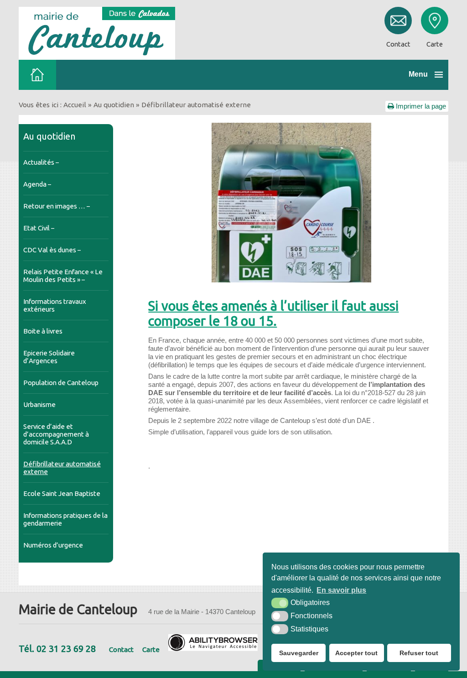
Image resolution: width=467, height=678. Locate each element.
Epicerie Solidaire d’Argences (49, 357)
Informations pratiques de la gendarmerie (65, 519)
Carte (151, 649)
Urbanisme (39, 404)
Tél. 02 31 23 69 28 (57, 648)
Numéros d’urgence (53, 545)
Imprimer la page (420, 106)
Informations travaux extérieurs (54, 305)
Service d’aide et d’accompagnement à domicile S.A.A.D (56, 434)
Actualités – (41, 162)
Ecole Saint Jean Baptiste (61, 493)
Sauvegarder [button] (298, 653)
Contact (121, 649)
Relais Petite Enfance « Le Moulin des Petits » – (63, 275)
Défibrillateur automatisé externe (62, 467)
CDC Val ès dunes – (52, 250)
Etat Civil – (38, 228)
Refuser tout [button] (419, 653)
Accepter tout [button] (356, 653)
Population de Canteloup (61, 382)
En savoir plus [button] (341, 590)
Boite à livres (42, 331)
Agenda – (37, 184)
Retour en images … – (56, 206)
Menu (418, 74)
